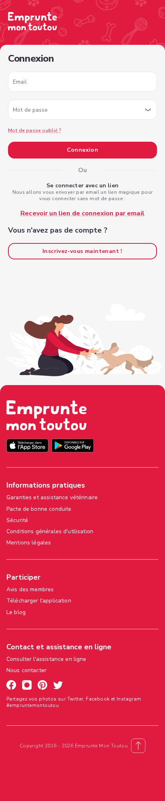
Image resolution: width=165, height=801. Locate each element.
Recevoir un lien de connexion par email (82, 213)
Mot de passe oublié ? (34, 130)
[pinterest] (42, 686)
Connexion (83, 150)
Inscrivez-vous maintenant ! (82, 251)
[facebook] (11, 686)
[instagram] (27, 686)
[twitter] (58, 686)
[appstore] (27, 446)
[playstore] (73, 446)
